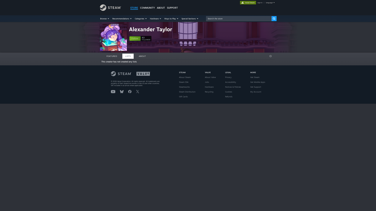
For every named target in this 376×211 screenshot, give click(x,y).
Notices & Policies (233, 87)
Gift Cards (183, 96)
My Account (255, 92)
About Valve (210, 77)
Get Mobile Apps (257, 82)
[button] (105, 18)
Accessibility (230, 82)
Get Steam (254, 77)
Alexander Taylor (150, 29)
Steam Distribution (187, 92)
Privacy (228, 77)
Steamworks (184, 87)
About (161, 7)
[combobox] (239, 18)
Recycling (209, 92)
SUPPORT (172, 7)
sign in (259, 3)
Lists (128, 56)
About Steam (185, 77)
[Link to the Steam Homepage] (110, 10)
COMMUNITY (147, 7)
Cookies (228, 92)
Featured (111, 56)
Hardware (209, 87)
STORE (134, 7)
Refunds (228, 96)
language (269, 3)
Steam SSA (183, 82)
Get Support (255, 87)
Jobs (207, 82)
